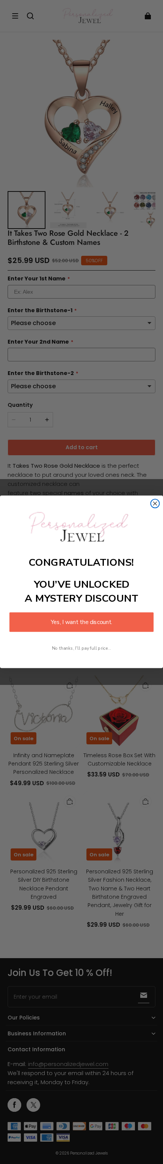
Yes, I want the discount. (81, 622)
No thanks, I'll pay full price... (81, 648)
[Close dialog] (155, 504)
